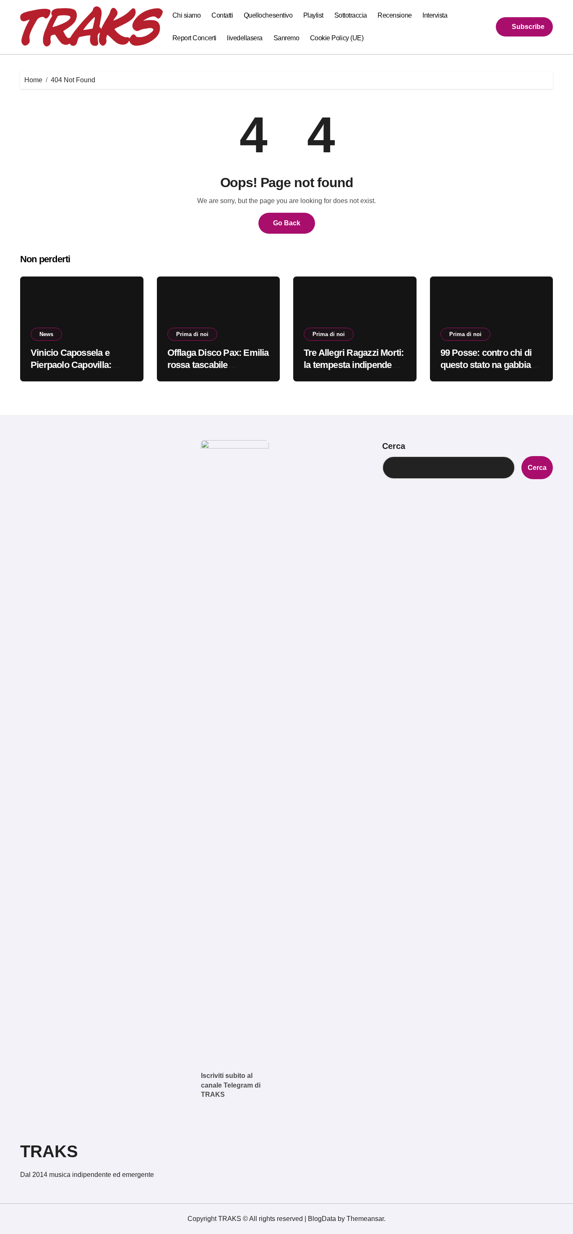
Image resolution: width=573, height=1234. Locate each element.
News (46, 334)
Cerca (393, 446)
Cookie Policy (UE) (336, 38)
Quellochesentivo (268, 15)
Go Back (286, 223)
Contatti (222, 15)
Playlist (313, 15)
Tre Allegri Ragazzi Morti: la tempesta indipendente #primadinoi (354, 364)
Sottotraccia (350, 15)
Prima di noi (192, 334)
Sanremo (286, 38)
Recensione (395, 15)
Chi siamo (186, 15)
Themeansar (365, 1218)
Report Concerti (194, 38)
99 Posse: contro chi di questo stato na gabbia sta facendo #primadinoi (488, 364)
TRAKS (49, 1151)
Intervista (434, 15)
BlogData (322, 1218)
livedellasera (245, 38)
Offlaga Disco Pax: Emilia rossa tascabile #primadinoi (218, 364)
